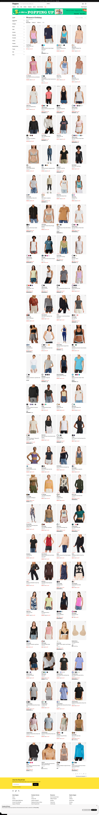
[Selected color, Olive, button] (27, 495)
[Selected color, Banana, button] (57, 404)
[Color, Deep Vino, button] (32, 135)
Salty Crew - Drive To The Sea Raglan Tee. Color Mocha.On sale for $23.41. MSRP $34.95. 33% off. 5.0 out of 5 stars (64, 518)
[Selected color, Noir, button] (72, 345)
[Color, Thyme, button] (30, 135)
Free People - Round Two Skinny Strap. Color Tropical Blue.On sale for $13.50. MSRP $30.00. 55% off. (64, 39)
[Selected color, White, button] (72, 255)
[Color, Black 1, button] (30, 285)
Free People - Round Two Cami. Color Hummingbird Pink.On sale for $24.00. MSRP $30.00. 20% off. (79, 605)
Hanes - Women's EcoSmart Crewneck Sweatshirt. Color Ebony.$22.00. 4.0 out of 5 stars (33, 398)
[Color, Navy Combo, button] (44, 641)
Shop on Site (76, 13)
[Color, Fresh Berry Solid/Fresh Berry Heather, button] (32, 762)
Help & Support (84, 6)
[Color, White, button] (61, 106)
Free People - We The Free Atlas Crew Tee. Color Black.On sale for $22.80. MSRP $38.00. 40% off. (49, 459)
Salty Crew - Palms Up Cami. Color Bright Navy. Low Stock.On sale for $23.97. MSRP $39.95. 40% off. (33, 605)
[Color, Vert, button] (76, 345)
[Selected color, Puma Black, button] (42, 404)
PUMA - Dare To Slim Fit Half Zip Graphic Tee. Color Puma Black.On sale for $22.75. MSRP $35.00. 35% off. (79, 429)
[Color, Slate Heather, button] (35, 404)
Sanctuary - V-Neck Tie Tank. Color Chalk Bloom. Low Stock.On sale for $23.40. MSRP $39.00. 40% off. (64, 488)
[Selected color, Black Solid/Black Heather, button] (27, 762)
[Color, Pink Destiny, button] (47, 345)
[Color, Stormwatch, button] (32, 285)
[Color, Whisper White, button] (76, 733)
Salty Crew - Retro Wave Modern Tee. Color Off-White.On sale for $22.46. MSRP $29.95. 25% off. (79, 398)
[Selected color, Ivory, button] (42, 672)
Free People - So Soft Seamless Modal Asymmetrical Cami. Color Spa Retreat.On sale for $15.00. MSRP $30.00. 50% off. (49, 70)
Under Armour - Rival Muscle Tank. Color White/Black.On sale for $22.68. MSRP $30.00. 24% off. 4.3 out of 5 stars (64, 429)
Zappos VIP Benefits (16, 803)
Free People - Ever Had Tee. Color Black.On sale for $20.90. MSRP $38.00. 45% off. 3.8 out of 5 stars (79, 309)
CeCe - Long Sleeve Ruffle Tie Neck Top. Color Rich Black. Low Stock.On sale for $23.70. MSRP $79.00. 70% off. (79, 547)
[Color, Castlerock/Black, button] (79, 106)
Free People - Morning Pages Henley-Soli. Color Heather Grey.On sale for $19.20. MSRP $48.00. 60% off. (33, 188)
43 (83, 773)
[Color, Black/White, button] (77, 106)
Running (70, 802)
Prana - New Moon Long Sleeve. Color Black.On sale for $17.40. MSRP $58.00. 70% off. (33, 129)
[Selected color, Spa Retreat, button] (42, 76)
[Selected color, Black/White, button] (27, 672)
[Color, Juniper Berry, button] (46, 375)
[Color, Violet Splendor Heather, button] (30, 404)
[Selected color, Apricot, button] (72, 45)
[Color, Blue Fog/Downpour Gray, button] (77, 135)
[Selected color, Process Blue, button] (72, 375)
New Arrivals (71, 800)
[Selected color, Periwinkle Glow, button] (72, 672)
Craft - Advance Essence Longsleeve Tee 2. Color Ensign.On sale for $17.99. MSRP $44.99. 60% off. (49, 159)
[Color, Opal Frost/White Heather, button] (44, 702)
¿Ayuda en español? (35, 800)
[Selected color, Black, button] (27, 135)
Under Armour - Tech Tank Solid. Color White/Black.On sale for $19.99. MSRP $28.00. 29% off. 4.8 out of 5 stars (33, 249)
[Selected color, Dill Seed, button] (72, 733)
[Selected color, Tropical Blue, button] (57, 45)
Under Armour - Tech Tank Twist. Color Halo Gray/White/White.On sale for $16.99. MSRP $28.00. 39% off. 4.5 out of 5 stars (79, 99)
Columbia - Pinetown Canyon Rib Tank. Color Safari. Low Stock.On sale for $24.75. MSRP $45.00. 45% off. (64, 726)
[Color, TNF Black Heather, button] (46, 702)
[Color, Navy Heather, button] (29, 225)
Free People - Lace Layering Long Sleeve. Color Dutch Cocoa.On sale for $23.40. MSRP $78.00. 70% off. (49, 518)
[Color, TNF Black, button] (29, 702)
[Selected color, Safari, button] (57, 733)
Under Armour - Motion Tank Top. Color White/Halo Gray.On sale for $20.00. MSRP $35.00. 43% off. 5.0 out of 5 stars (49, 279)
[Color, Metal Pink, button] (62, 672)
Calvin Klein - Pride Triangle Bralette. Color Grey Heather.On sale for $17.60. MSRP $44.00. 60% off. (33, 159)
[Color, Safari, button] (76, 255)
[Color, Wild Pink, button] (44, 404)
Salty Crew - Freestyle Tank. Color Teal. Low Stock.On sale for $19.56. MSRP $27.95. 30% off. (79, 188)
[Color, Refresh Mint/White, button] (81, 106)
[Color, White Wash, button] (44, 375)
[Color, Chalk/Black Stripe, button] (59, 495)
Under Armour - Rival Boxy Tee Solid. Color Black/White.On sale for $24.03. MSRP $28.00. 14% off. (33, 666)
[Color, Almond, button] (29, 135)
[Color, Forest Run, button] (61, 45)
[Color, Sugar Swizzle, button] (30, 641)
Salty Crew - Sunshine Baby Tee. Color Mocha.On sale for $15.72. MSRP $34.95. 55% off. (79, 70)
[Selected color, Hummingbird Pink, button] (72, 611)
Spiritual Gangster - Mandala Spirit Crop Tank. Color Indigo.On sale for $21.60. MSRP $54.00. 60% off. (64, 368)
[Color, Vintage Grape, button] (59, 611)
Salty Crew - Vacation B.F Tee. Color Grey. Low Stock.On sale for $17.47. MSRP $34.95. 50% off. (64, 129)
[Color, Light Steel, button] (34, 404)
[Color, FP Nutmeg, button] (59, 45)
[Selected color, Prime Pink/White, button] (72, 135)
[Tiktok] (16, 791)
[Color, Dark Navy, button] (29, 195)
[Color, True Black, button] (47, 375)
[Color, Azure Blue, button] (46, 672)
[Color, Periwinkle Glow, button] (61, 672)
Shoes (70, 803)
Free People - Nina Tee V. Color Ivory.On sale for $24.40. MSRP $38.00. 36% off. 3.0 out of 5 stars (49, 666)
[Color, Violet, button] (74, 195)
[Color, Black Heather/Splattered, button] (46, 255)
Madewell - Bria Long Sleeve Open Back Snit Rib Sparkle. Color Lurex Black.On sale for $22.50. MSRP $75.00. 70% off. (49, 429)
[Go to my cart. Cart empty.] (86, 4)
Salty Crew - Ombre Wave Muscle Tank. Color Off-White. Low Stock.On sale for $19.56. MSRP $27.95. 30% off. (64, 188)
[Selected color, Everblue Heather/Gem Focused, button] (42, 255)
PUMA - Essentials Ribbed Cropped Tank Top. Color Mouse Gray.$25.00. (64, 756)
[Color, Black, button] (64, 45)
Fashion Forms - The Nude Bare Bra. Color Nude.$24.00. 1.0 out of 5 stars (79, 635)
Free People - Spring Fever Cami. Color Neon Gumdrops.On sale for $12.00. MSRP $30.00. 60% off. (33, 39)
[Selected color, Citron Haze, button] (27, 285)
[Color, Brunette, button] (74, 315)
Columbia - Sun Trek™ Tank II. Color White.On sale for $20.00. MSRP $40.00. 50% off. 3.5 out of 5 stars (79, 249)
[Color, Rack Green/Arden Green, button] (44, 106)
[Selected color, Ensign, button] (42, 165)
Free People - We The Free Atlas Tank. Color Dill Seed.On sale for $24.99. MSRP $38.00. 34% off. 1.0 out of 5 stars (79, 726)
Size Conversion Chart (54, 796)
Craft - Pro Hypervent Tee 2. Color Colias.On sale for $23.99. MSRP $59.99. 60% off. (49, 605)
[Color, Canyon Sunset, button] (74, 611)
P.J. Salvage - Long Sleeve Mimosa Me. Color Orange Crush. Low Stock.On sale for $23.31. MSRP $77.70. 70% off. (49, 488)
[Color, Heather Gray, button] (59, 225)
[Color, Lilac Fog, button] (74, 45)
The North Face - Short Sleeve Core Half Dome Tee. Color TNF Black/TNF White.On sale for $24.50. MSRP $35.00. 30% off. (64, 666)
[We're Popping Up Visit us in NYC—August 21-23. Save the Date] (49, 11)
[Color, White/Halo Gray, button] (46, 106)
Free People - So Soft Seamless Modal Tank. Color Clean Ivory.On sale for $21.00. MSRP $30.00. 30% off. (49, 338)
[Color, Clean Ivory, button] (62, 45)
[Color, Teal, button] (74, 404)
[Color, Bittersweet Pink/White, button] (76, 524)
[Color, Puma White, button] (61, 762)
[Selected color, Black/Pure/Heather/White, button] (57, 285)
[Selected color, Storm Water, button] (72, 466)
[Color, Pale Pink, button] (29, 404)
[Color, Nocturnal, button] (76, 285)
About (13, 796)
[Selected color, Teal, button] (72, 195)
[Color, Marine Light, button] (61, 733)
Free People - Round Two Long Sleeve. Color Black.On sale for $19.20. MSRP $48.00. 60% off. (79, 159)
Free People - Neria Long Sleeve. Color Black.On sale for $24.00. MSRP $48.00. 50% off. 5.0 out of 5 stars (64, 605)
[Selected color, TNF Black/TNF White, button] (57, 672)
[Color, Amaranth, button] (77, 375)
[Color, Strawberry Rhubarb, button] (77, 315)
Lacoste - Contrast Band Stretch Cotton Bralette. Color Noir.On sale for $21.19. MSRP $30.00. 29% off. (79, 338)
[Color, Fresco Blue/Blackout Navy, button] (79, 135)
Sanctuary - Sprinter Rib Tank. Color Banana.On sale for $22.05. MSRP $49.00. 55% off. (64, 398)
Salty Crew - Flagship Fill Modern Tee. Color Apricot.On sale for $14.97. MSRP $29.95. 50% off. (79, 39)
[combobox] (33, 4)
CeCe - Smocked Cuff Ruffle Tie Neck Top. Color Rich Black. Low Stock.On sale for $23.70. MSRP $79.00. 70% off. (33, 575)
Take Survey (52, 802)
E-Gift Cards (52, 803)
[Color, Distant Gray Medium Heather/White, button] (29, 672)
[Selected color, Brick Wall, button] (27, 315)
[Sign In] (83, 4)
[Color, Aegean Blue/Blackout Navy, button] (74, 106)
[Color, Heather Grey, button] (46, 345)
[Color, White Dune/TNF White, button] (59, 672)
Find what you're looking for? (80, 776)
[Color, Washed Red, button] (59, 733)
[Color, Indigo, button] (59, 524)
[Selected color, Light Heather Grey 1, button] (42, 375)
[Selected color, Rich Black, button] (72, 582)
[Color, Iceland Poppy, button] (49, 345)
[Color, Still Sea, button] (61, 611)
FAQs (32, 796)
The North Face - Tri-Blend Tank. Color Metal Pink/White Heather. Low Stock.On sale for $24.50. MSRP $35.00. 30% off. (49, 696)
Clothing (33, 22)
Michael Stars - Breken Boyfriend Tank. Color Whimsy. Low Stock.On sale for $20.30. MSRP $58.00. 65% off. (79, 279)
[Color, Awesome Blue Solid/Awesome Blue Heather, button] (29, 762)
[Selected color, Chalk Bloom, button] (57, 495)
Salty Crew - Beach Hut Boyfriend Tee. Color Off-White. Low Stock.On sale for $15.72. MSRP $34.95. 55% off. (33, 99)
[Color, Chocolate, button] (59, 582)
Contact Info (33, 798)
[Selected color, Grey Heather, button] (27, 165)
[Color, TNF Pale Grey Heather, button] (74, 672)
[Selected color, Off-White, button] (72, 404)
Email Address (16, 784)
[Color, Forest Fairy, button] (44, 672)
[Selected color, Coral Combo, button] (42, 641)
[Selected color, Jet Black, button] (57, 106)
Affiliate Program (53, 798)
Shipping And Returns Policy (36, 802)
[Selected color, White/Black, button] (72, 225)
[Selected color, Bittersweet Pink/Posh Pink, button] (42, 106)
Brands (70, 796)
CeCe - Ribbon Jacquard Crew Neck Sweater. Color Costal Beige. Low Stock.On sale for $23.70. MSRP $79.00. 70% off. (64, 547)
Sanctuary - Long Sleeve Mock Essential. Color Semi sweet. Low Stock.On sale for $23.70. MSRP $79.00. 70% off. (49, 575)
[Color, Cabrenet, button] (44, 524)
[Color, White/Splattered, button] (49, 255)
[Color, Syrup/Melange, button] (44, 195)
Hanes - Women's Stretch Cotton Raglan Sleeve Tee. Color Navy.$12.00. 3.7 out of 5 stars (49, 39)
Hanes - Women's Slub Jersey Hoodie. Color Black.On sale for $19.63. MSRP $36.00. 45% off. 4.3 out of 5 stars (33, 218)
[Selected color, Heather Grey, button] (27, 195)
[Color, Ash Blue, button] (74, 76)
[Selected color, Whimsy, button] (72, 285)
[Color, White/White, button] (74, 524)
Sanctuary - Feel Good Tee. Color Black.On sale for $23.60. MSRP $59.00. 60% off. (33, 547)
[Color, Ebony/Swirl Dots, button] (76, 762)
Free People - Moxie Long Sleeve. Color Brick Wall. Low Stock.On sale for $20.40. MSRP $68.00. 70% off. (33, 309)
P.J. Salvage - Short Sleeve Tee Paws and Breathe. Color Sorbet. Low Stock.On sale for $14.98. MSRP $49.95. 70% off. (33, 70)
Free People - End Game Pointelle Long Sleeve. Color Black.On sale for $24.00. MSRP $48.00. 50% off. (33, 635)
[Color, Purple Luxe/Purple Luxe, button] (30, 672)
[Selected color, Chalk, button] (27, 435)
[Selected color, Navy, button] (42, 45)
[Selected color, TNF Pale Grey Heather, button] (27, 702)
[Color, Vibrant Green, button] (46, 404)
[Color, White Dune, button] (79, 672)
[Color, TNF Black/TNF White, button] (76, 672)
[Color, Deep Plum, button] (74, 435)
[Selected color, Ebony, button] (27, 404)
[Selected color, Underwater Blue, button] (72, 762)
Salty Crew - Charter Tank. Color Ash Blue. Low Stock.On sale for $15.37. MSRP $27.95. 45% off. (64, 70)
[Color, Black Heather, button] (74, 762)
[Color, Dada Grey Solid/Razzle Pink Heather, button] (30, 762)
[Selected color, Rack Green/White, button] (72, 524)
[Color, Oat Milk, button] (74, 466)
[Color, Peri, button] (29, 641)
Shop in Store (82, 13)
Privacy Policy (36, 807)
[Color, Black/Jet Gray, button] (47, 106)
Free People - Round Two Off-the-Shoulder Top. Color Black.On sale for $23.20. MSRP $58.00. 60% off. (64, 459)
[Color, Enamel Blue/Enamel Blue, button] (59, 435)
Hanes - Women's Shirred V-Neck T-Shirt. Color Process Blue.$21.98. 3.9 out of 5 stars (79, 368)
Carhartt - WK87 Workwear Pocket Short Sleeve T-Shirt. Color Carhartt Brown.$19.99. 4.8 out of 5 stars (64, 218)
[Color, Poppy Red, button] (29, 285)
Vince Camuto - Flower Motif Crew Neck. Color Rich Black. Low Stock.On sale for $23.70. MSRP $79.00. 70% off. (79, 575)
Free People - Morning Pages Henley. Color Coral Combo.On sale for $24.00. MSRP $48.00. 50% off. (49, 635)
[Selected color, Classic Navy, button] (57, 582)
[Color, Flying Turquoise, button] (44, 45)
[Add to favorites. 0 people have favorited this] (40, 26)
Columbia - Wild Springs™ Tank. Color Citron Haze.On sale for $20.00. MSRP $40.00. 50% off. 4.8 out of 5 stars (33, 279)
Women (38, 22)
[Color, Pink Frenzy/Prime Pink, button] (76, 106)
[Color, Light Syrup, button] (47, 165)
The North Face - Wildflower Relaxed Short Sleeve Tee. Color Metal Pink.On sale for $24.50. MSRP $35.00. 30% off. (33, 726)
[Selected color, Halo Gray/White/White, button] (72, 106)
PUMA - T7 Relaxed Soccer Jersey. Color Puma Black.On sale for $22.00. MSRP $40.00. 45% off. (49, 398)
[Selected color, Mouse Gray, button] (57, 762)
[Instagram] (13, 791)
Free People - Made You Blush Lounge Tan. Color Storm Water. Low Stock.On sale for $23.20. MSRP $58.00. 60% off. (79, 459)
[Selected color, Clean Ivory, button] (42, 345)
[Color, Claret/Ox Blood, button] (76, 135)
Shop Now (57, 0)
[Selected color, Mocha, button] (72, 76)
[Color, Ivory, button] (76, 315)
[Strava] (19, 791)
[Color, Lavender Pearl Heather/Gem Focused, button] (44, 255)
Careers (13, 798)
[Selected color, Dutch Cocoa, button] (42, 524)
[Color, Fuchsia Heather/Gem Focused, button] (47, 255)
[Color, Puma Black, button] (59, 762)
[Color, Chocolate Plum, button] (59, 106)
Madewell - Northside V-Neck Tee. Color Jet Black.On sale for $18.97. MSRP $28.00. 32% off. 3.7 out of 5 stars (64, 159)
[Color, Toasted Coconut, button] (59, 404)
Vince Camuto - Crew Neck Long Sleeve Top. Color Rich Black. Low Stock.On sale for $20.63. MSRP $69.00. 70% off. (49, 309)
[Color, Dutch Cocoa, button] (44, 466)
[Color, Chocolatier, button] (74, 733)
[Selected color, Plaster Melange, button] (42, 195)
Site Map (52, 800)
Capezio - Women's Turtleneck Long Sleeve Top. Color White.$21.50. (33, 368)
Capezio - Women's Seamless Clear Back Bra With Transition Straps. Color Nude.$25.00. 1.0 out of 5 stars (49, 756)
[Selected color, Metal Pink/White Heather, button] (42, 702)
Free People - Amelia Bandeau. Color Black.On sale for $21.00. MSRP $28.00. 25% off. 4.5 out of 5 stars (33, 338)
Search (48, 3)
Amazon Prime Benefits (16, 802)
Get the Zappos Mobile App (17, 800)
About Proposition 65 (35, 803)
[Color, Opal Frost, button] (64, 672)
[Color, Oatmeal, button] (74, 582)
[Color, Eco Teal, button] (79, 375)
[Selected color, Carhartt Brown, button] (57, 225)
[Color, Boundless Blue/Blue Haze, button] (27, 466)
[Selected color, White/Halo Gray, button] (42, 285)
